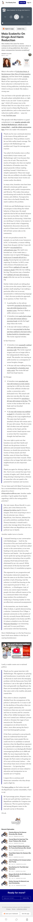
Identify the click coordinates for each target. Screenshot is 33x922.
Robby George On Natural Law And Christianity (19, 882)
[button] (5, 17)
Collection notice (22, 909)
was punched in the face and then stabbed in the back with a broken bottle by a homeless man (19, 331)
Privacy (8, 909)
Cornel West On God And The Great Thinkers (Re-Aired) (18, 840)
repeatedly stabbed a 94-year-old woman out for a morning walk (19, 347)
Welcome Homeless (10, 624)
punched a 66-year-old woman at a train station (18, 382)
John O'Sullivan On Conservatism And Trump (20, 861)
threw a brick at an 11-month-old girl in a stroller (16, 257)
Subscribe (22, 2)
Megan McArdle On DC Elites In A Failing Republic (20, 875)
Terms (13, 909)
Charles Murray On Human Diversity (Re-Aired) (17, 833)
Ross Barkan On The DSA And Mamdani (18, 868)
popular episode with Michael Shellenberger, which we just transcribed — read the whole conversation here (16, 126)
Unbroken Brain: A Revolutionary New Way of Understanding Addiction (16, 74)
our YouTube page (9, 115)
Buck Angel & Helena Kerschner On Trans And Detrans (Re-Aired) (20, 847)
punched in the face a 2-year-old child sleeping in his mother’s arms (19, 308)
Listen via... (21, 29)
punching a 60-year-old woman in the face (18, 399)
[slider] (14, 23)
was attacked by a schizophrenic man (13, 248)
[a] (4, 834)
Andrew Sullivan (6, 53)
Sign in (29, 2)
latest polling (8, 787)
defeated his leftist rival (12, 510)
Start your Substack (11, 913)
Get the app (25, 913)
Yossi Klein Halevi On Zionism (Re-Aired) (20, 854)
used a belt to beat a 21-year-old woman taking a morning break (19, 318)
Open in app (9, 29)
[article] (16, 834)
